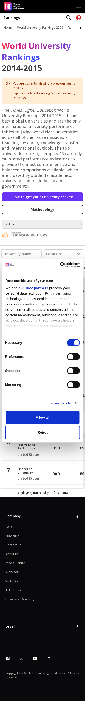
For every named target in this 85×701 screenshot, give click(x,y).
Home (8, 27)
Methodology (42, 209)
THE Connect (15, 590)
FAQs (9, 527)
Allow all (42, 417)
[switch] (73, 356)
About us (12, 554)
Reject (43, 432)
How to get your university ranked (42, 196)
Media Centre (15, 563)
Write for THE (15, 581)
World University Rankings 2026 (40, 27)
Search (69, 18)
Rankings (12, 17)
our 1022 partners (33, 288)
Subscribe (12, 536)
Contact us (13, 545)
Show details (60, 403)
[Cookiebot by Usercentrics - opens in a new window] (60, 265)
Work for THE (15, 572)
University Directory (19, 599)
